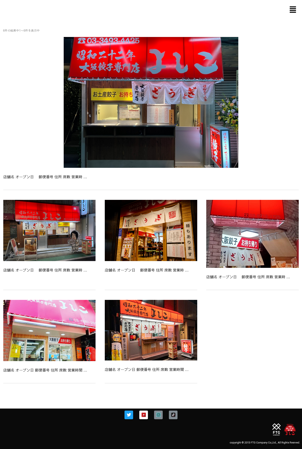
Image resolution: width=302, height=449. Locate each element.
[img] (292, 9)
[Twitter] (128, 415)
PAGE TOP (292, 431)
